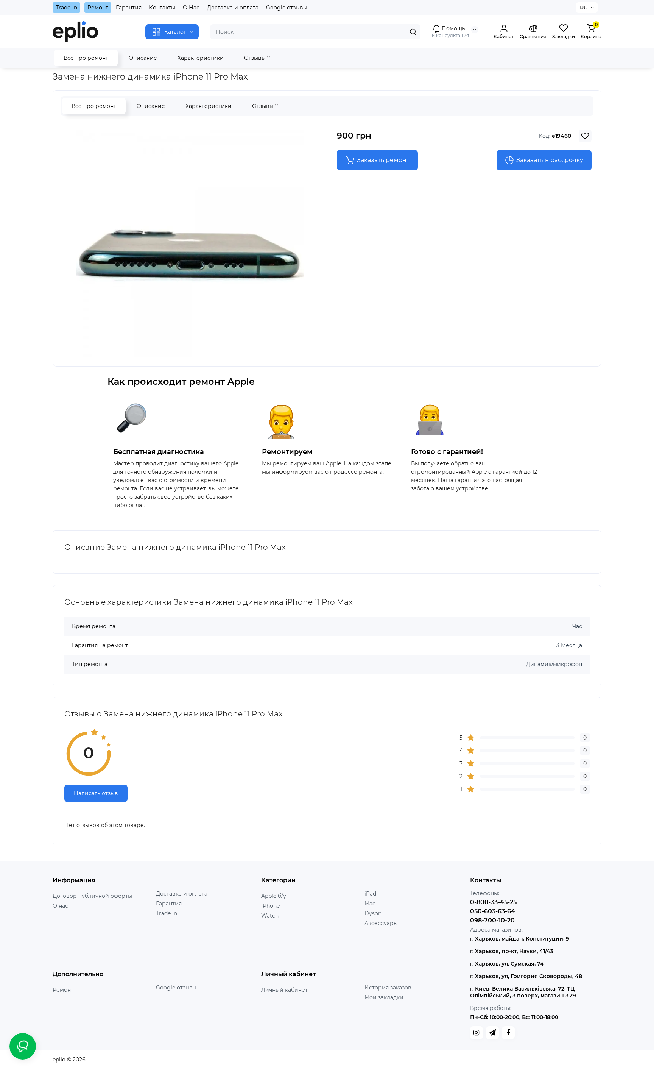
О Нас (191, 7)
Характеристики (201, 58)
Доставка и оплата (232, 7)
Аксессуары (381, 923)
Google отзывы (286, 7)
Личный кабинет (284, 989)
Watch (270, 915)
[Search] (413, 32)
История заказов (387, 987)
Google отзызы (176, 987)
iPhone (270, 905)
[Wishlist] (585, 136)
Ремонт (97, 7)
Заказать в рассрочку (549, 160)
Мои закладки (383, 997)
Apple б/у (273, 896)
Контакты (162, 7)
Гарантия (129, 7)
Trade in (166, 913)
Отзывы (257, 57)
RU (584, 7)
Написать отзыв (96, 793)
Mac (369, 903)
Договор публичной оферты (92, 896)
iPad (370, 893)
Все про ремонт (86, 58)
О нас (60, 905)
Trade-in (66, 7)
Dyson (373, 913)
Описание (143, 58)
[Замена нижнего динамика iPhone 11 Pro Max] (190, 243)
